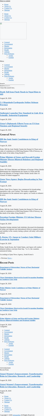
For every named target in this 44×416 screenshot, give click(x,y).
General (7, 42)
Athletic (7, 52)
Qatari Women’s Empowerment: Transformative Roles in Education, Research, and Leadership (21, 375)
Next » (10, 258)
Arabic (11, 56)
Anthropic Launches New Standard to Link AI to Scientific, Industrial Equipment (21, 114)
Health (6, 50)
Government (8, 44)
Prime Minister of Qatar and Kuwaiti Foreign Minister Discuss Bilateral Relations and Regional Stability (21, 159)
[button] (22, 61)
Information (8, 48)
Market (6, 46)
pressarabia (17, 415)
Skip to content (5, 1)
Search (2, 86)
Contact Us (8, 8)
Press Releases (9, 54)
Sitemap (7, 10)
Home (6, 4)
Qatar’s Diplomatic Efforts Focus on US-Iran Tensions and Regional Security (19, 124)
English (11, 57)
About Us (7, 6)
